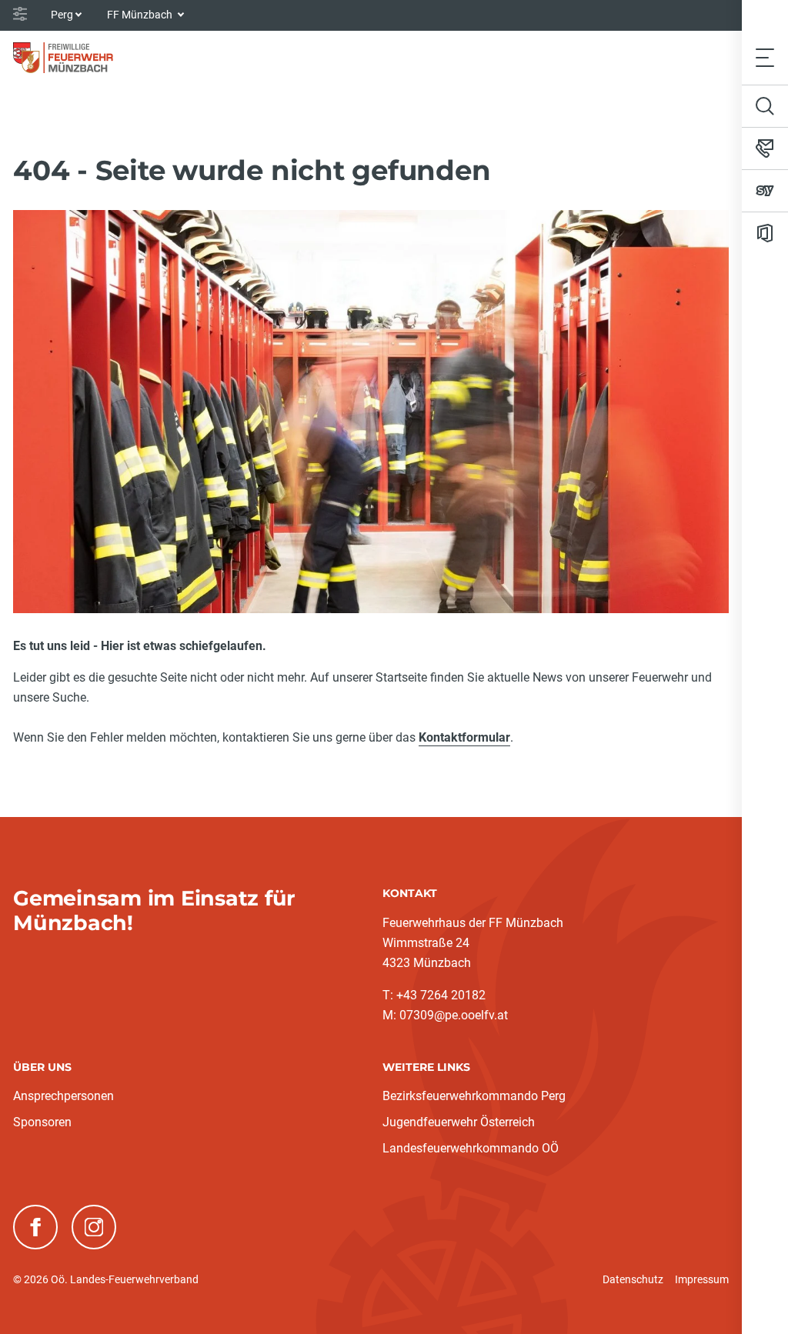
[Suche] (765, 106)
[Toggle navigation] (765, 57)
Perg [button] (62, 14)
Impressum (702, 1279)
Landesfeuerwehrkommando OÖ (470, 1148)
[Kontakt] (765, 148)
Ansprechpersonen (63, 1096)
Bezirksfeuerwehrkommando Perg (474, 1096)
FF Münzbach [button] (141, 14)
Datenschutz (633, 1279)
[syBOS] (765, 191)
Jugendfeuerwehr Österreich (458, 1122)
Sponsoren (42, 1122)
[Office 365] (765, 233)
